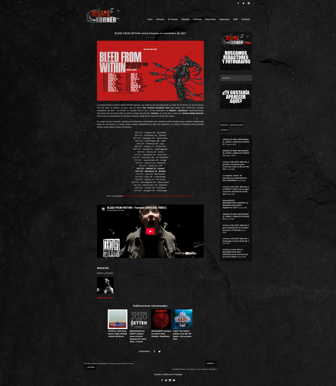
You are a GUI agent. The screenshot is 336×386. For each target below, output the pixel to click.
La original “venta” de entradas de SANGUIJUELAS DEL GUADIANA (235, 177)
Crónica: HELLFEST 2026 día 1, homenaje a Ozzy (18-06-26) (236, 239)
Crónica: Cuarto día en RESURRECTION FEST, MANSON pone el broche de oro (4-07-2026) (235, 253)
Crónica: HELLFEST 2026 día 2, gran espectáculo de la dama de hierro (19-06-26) (236, 227)
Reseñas (185, 19)
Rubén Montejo (105, 297)
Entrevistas (210, 19)
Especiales (224, 19)
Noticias (160, 19)
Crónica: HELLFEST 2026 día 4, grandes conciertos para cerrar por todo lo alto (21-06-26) (236, 165)
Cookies (157, 374)
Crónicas (197, 19)
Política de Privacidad (172, 374)
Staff (235, 19)
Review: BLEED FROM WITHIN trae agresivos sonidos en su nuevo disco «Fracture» (159, 196)
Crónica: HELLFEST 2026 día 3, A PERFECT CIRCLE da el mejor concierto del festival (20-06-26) (236, 190)
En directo (173, 19)
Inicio (150, 19)
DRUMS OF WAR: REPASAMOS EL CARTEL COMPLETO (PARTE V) (236, 141)
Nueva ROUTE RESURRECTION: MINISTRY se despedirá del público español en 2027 (235, 204)
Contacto (246, 19)
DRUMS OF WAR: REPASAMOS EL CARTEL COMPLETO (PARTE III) (236, 216)
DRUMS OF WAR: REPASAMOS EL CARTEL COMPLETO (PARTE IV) (236, 153)
